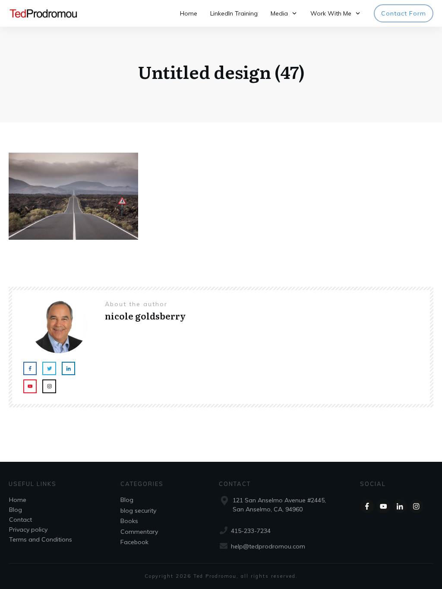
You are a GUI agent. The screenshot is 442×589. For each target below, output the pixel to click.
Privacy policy (28, 529)
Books (129, 521)
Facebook (134, 542)
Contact (20, 519)
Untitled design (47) (221, 71)
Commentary (139, 532)
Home (17, 500)
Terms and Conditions (40, 539)
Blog (15, 510)
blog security (138, 510)
